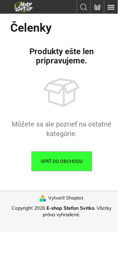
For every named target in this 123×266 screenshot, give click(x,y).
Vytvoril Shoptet (65, 198)
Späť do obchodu (62, 161)
